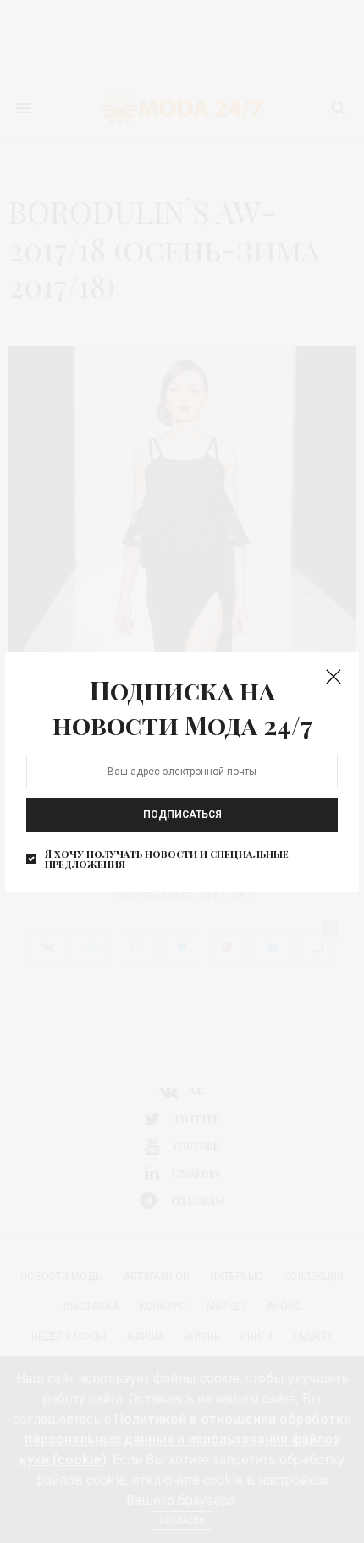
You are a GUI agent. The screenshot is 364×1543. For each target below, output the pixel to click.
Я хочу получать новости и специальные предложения (167, 858)
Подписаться (182, 815)
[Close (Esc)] (333, 678)
